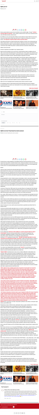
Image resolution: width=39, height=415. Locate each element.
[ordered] (13, 122)
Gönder (3, 122)
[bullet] (14, 122)
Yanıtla (5, 398)
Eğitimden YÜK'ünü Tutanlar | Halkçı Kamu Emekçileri (12, 389)
